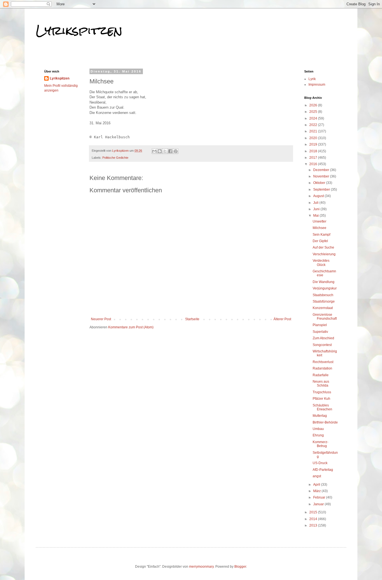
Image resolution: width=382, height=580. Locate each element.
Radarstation (322, 368)
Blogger (240, 567)
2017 (313, 158)
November (321, 176)
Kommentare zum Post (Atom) (131, 327)
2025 (313, 112)
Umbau (318, 429)
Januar (319, 504)
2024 (313, 118)
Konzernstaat (323, 308)
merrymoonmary (201, 567)
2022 (313, 125)
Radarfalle (321, 375)
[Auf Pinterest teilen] (175, 151)
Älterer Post (282, 319)
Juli (316, 203)
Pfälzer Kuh (321, 399)
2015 (313, 512)
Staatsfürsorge (324, 301)
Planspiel (320, 325)
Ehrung (318, 435)
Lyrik (312, 79)
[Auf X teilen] (165, 151)
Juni (316, 209)
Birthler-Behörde (325, 422)
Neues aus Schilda (321, 383)
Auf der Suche (323, 247)
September (322, 189)
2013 (313, 525)
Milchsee (319, 228)
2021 (313, 131)
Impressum (316, 84)
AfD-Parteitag (323, 470)
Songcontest (322, 345)
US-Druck (320, 463)
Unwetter (319, 221)
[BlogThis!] (159, 151)
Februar (319, 497)
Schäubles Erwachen (322, 407)
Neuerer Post (101, 319)
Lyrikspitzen (79, 30)
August (319, 196)
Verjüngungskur (325, 288)
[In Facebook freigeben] (170, 151)
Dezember (321, 170)
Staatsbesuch (323, 295)
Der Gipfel (320, 241)
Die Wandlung (323, 282)
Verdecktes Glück (321, 262)
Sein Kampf (321, 235)
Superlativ (320, 332)
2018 (313, 151)
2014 (313, 519)
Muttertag (320, 416)
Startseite (192, 319)
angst (317, 476)
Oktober (319, 183)
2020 (313, 138)
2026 (313, 105)
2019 (313, 144)
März (317, 491)
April (317, 485)
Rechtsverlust (323, 362)
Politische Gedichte (115, 157)
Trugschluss (322, 392)
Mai (316, 216)
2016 (313, 164)
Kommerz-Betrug (320, 444)
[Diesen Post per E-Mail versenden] (154, 151)
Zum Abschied (323, 338)
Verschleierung (324, 254)
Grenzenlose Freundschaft (325, 317)
